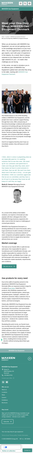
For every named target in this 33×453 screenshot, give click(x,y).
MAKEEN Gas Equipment (10, 9)
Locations (7, 36)
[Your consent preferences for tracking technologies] (1, 339)
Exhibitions (5, 400)
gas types (12, 288)
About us (4, 389)
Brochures (4, 402)
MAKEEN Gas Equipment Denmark (18, 36)
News (3, 395)
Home (3, 36)
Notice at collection (8, 451)
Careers (4, 397)
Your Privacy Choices (13, 447)
